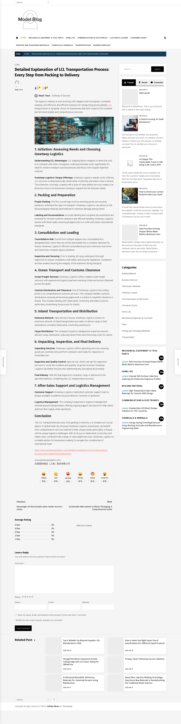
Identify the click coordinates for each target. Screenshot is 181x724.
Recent (144, 82)
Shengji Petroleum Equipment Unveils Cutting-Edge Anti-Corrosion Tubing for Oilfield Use (81, 662)
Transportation (83, 45)
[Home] (17, 38)
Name (18, 602)
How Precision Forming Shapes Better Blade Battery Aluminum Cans (149, 231)
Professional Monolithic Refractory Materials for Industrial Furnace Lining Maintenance (80, 680)
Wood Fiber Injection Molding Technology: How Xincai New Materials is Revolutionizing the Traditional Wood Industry (145, 680)
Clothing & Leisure (119, 38)
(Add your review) (84, 525)
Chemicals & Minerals (62, 45)
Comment (20, 563)
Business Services (101, 45)
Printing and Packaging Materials (32, 45)
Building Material (129, 273)
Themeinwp (67, 706)
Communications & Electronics (92, 38)
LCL (110, 105)
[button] (165, 38)
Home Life (70, 38)
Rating (18, 597)
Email (52, 602)
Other (23, 38)
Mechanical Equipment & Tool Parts (46, 38)
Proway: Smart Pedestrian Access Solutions (145, 659)
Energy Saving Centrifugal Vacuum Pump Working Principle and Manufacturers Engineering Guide (142, 425)
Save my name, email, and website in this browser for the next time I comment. (52, 615)
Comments (158, 82)
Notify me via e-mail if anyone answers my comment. (39, 620)
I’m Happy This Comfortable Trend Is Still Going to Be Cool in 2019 (151, 162)
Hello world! (144, 93)
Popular (130, 82)
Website (85, 602)
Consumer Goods (138, 38)
